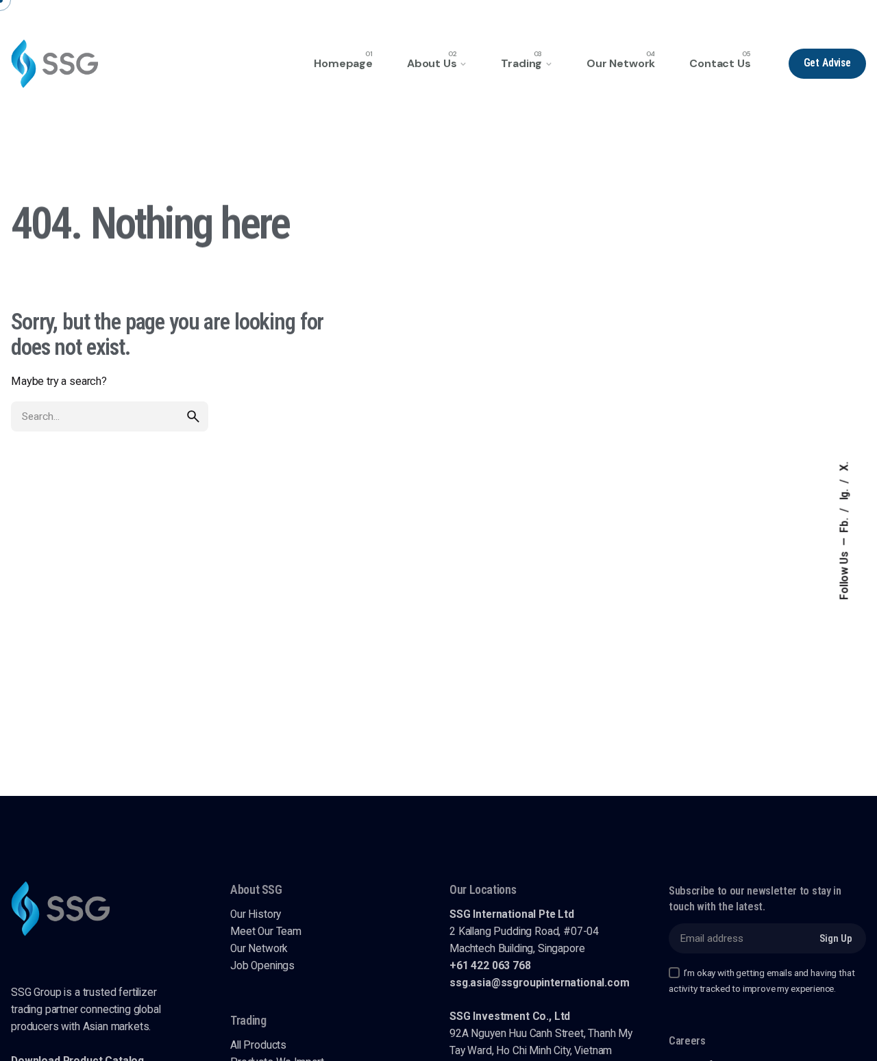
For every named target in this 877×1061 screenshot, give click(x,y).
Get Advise (827, 63)
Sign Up (835, 938)
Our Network (259, 949)
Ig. (845, 492)
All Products (258, 1045)
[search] (193, 416)
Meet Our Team (265, 931)
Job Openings (262, 966)
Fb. (845, 523)
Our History (255, 914)
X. (845, 466)
